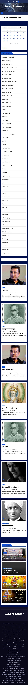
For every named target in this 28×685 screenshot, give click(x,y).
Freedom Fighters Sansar (8, 81)
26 (17, 38)
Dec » (7, 48)
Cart (25, 628)
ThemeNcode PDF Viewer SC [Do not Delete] (11, 680)
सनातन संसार (5, 221)
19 (17, 35)
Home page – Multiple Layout (18, 642)
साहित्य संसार (5, 225)
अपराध (3, 120)
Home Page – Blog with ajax (7, 638)
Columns (9, 630)
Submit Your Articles (9, 676)
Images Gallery (9, 646)
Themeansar (24, 623)
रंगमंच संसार (4, 186)
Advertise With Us (11, 626)
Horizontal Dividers (17, 644)
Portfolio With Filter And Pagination (13, 666)
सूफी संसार (4, 242)
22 (4, 38)
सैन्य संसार (4, 249)
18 (14, 35)
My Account (10, 648)
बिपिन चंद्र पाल (5, 447)
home (5, 634)
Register (15, 670)
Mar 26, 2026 (6, 600)
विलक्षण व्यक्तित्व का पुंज (7, 526)
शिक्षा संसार (4, 214)
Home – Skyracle (10, 634)
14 (24, 32)
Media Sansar (5, 92)
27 (20, 38)
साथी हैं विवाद (5, 290)
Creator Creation (6, 64)
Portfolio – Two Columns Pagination (13, 664)
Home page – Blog (8, 636)
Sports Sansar (5, 106)
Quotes (11, 670)
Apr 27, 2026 (6, 572)
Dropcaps (10, 632)
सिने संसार (4, 235)
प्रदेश (3, 172)
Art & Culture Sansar (7, 57)
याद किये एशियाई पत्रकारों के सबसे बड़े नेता (13, 555)
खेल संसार (4, 155)
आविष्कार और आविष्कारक (7, 134)
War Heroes (5, 113)
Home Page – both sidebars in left (8, 640)
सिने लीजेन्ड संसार (5, 228)
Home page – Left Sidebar (7, 642)
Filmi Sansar (5, 78)
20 (20, 35)
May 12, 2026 (6, 558)
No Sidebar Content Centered (18, 648)
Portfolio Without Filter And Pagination (10, 668)
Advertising (18, 626)
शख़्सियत (4, 211)
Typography (12, 682)
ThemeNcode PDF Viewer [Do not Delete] (13, 678)
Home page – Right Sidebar (7, 644)
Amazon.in (23, 626)
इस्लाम (3, 141)
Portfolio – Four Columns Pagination (13, 654)
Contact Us (14, 630)
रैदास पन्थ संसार (5, 197)
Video (16, 682)
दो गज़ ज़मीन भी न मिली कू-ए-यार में (10, 408)
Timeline (22, 680)
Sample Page (10, 672)
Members (5, 648)
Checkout (4, 630)
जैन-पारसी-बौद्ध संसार (6, 165)
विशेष (3, 207)
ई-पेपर (3, 144)
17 (10, 35)
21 (24, 35)
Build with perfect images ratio (13, 628)
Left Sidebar (15, 646)
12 (17, 32)
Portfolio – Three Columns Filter (14, 658)
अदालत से (4, 116)
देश (3, 169)
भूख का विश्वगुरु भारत (22, 682)
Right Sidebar (4, 672)
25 (14, 38)
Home (24, 632)
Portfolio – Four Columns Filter (13, 652)
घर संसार (4, 158)
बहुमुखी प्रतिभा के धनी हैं (7, 369)
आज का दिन (4, 123)
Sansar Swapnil (15, 558)
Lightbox (19, 646)
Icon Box (23, 644)
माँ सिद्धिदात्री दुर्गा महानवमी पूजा (11, 584)
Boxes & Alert (4, 628)
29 (4, 40)
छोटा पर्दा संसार (5, 162)
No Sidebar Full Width (11, 650)
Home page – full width (20, 640)
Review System (21, 670)
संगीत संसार (4, 218)
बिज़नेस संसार (5, 176)
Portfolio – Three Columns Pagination (14, 660)
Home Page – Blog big (17, 636)
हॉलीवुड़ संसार (5, 253)
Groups (20, 632)
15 (4, 35)
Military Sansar (5, 95)
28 (24, 38)
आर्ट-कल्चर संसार (5, 127)
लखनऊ (3, 200)
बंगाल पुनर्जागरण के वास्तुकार (8, 329)
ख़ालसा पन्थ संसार (5, 151)
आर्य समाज (4, 130)
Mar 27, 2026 (6, 586)
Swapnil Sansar (14, 6)
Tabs (15, 676)
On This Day (5, 102)
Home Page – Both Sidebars (19, 638)
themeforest (19, 676)
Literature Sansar (6, 88)
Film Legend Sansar (7, 71)
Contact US (19, 630)
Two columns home (5, 682)
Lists (23, 646)
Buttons (21, 628)
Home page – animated (18, 634)
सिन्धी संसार (4, 239)
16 (7, 35)
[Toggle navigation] (15, 13)
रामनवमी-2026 (7, 598)
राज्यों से (3, 193)
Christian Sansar (6, 60)
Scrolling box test (11, 674)
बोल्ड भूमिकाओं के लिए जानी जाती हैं (10, 487)
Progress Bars (21, 668)
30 (7, 40)
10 (10, 32)
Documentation (5, 632)
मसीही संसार (4, 179)
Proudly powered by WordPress (7, 623)
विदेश (3, 204)
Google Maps (15, 632)
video (3, 109)
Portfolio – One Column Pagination (19, 656)
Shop (17, 674)
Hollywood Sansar (6, 85)
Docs (23, 630)
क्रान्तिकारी (4, 148)
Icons (4, 646)
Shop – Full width (22, 674)
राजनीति (4, 190)
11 (14, 32)
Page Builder (18, 650)
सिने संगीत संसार (5, 232)
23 (7, 38)
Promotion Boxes (6, 670)
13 (20, 32)
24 (10, 38)
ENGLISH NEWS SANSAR (8, 67)
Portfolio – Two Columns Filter (13, 662)
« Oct (3, 48)
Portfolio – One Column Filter (6, 656)
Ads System (4, 626)
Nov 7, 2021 (5, 292)
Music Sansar (5, 99)
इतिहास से (4, 137)
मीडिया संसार (4, 183)
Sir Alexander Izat (10, 570)
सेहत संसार (4, 246)
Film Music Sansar (6, 74)
